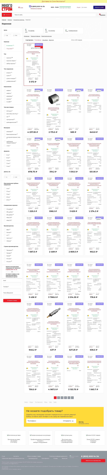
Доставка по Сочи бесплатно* (53, 1)
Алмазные (26, 36)
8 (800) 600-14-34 (38, 6)
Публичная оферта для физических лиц (13, 458)
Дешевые (45, 40)
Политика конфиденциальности (58, 456)
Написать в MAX (99, 7)
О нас (3, 456)
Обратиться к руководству (93, 460)
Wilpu (45, 402)
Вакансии (64, 458)
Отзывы (55, 458)
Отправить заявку (12, 300)
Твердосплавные (35, 36)
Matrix (26, 402)
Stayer (31, 402)
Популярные (37, 40)
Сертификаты (45, 458)
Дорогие (51, 40)
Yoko (50, 402)
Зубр (55, 402)
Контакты (16, 456)
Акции (78, 7)
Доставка (84, 7)
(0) (37, 56)
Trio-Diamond (38, 402)
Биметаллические (46, 36)
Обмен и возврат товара (34, 456)
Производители (32, 458)
